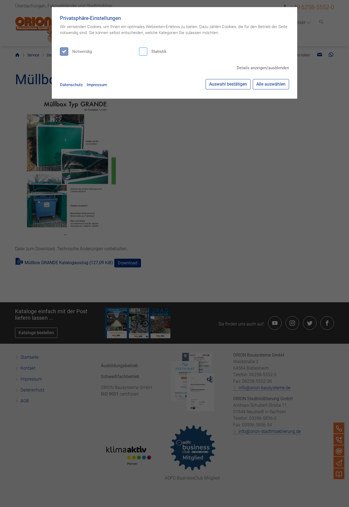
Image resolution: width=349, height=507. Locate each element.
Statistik (159, 51)
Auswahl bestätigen (228, 84)
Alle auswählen (270, 84)
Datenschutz (71, 84)
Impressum (97, 84)
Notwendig (82, 51)
